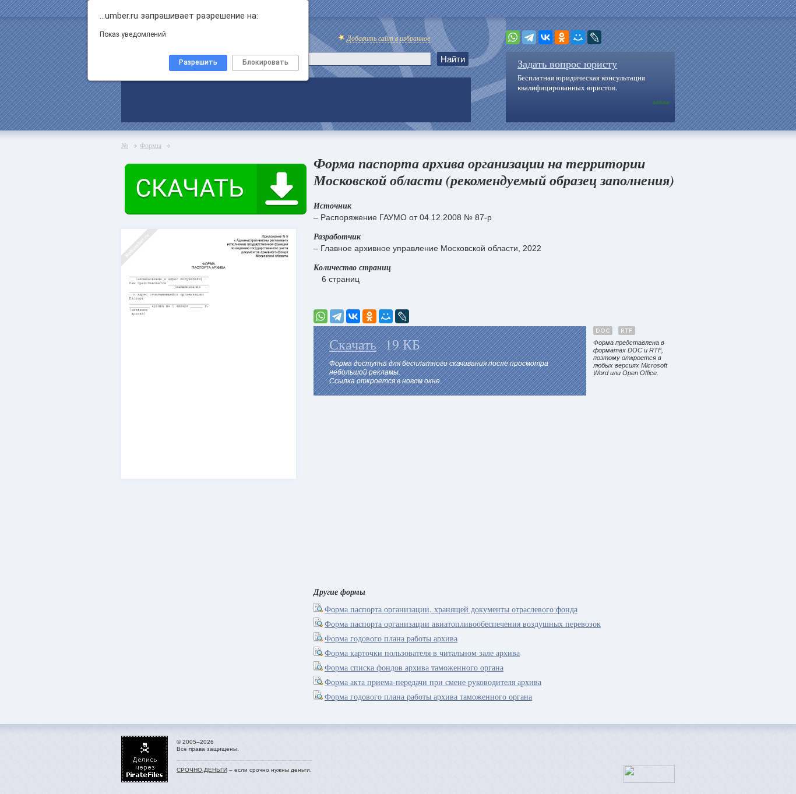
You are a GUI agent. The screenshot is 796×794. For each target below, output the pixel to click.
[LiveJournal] (594, 37)
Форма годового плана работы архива (391, 638)
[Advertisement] (494, 488)
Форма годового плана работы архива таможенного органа (428, 696)
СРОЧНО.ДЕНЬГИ (202, 770)
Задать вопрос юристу (567, 63)
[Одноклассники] (562, 37)
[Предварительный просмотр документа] (319, 609)
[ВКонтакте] (545, 37)
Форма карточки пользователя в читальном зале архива (422, 652)
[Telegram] (529, 37)
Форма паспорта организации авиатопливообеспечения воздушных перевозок (463, 623)
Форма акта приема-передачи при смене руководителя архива (433, 681)
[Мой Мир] (578, 37)
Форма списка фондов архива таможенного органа (414, 667)
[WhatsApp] (513, 37)
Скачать (352, 344)
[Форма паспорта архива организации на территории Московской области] (141, 332)
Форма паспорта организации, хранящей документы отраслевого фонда (451, 609)
